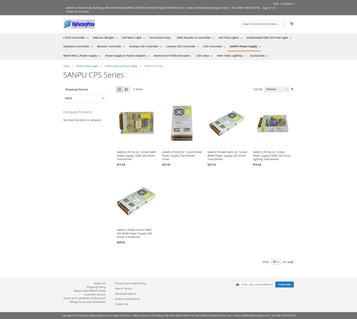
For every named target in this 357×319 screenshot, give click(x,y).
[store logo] (79, 24)
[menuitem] (75, 37)
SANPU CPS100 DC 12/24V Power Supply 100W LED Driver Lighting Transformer (272, 155)
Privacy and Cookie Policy (130, 283)
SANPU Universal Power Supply (121, 66)
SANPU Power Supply (87, 66)
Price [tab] (68, 98)
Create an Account (77, 11)
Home (66, 66)
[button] (284, 4)
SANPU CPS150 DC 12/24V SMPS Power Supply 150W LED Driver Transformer (136, 155)
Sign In (267, 7)
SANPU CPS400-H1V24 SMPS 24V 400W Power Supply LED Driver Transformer (134, 233)
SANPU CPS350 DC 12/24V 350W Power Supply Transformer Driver (182, 155)
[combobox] (264, 24)
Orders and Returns (127, 299)
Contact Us (121, 304)
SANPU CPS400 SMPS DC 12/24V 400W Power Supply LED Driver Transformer (227, 155)
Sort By (258, 89)
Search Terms (123, 288)
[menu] (179, 46)
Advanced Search (125, 293)
